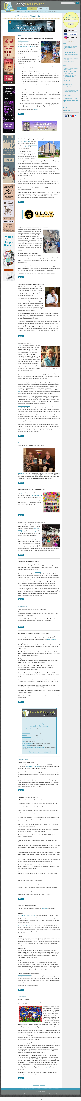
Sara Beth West (47, 1067)
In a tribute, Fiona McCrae (24, 406)
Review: (68, 110)
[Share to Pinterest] (73, 116)
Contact (22, 1093)
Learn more (55, 1099)
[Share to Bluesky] (75, 116)
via (45, 368)
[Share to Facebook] (66, 116)
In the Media (46, 1093)
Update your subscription (53, 1088)
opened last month (24, 146)
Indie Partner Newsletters (51, 11)
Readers (32, 8)
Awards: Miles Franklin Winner (70, 98)
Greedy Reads (21, 524)
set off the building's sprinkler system (26, 46)
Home (22, 8)
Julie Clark (33, 915)
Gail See (20, 345)
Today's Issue (20, 11)
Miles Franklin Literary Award (33, 766)
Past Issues (28, 11)
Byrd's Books (21, 473)
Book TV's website (51, 639)
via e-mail (35, 109)
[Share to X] (68, 116)
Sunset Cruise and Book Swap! (28, 531)
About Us (19, 1093)
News (64, 43)
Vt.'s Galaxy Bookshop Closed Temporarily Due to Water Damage (70, 48)
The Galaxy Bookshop (23, 41)
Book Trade (43, 8)
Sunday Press (38, 572)
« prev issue (36, 1085)
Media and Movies (67, 84)
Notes (64, 65)
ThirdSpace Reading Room (24, 141)
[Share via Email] (64, 116)
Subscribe (52, 1093)
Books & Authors (67, 95)
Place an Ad (35, 11)
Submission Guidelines (33, 1093)
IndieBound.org (45, 908)
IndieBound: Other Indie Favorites (71, 104)
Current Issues (41, 1093)
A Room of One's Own (25, 493)
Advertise (26, 1093)
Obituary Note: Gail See (69, 61)
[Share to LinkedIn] (71, 116)
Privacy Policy (64, 1093)
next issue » (42, 1085)
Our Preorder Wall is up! (36, 495)
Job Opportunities (57, 1093)
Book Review (66, 107)
